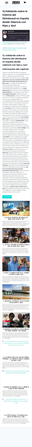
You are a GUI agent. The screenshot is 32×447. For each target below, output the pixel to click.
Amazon (10, 48)
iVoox (14, 49)
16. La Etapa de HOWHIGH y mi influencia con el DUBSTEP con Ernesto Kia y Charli (16, 416)
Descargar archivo (7, 42)
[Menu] (6, 3)
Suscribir (19, 40)
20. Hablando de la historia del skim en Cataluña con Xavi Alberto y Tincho (16, 301)
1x (11, 37)
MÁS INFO (7, 197)
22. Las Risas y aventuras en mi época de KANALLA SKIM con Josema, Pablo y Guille (16, 245)
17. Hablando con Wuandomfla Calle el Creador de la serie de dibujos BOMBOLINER (16, 387)
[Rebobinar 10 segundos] (9, 37)
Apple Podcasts (17, 48)
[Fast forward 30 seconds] (14, 37)
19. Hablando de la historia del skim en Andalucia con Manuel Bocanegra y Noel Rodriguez (16, 330)
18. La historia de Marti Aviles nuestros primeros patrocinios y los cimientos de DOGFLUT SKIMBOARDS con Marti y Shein (16, 359)
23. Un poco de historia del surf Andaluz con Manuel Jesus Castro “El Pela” (16, 218)
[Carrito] (25, 2)
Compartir (26, 40)
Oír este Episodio (23, 225)
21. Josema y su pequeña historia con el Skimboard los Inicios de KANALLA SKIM (16, 273)
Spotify (10, 49)
